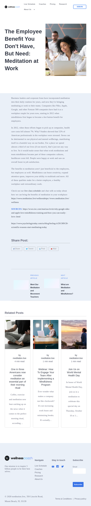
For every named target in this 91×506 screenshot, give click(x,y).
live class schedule (32, 191)
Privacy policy (80, 499)
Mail (54, 249)
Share (17, 249)
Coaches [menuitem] (42, 4)
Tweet (30, 249)
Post (43, 249)
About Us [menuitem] (27, 9)
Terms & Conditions (63, 499)
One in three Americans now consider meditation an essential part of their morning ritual (17, 378)
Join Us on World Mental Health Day (74, 372)
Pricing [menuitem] (52, 4)
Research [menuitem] (63, 4)
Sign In (80, 7)
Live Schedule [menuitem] (29, 4)
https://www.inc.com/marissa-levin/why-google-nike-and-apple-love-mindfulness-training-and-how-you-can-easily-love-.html (40, 213)
